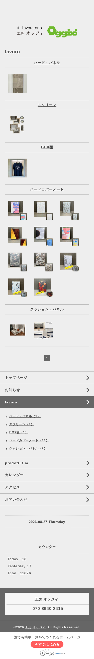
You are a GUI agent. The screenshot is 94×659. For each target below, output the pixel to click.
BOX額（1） (18, 432)
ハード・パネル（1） (25, 416)
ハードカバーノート (47, 189)
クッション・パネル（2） (28, 448)
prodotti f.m (16, 463)
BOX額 (47, 147)
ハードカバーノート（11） (29, 440)
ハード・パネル (47, 63)
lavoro (11, 402)
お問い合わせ (16, 499)
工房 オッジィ (35, 627)
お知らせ (12, 390)
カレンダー (14, 475)
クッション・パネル (47, 309)
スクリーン (47, 105)
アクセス (12, 487)
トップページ (16, 377)
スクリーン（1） (21, 424)
